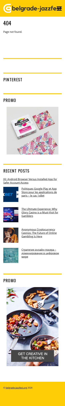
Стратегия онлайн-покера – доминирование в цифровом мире (40, 253)
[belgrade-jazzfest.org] (32, 10)
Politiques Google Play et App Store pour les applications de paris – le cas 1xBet (39, 192)
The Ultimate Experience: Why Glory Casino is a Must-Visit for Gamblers (39, 212)
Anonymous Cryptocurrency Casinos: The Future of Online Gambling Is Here (39, 233)
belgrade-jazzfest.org (16, 387)
